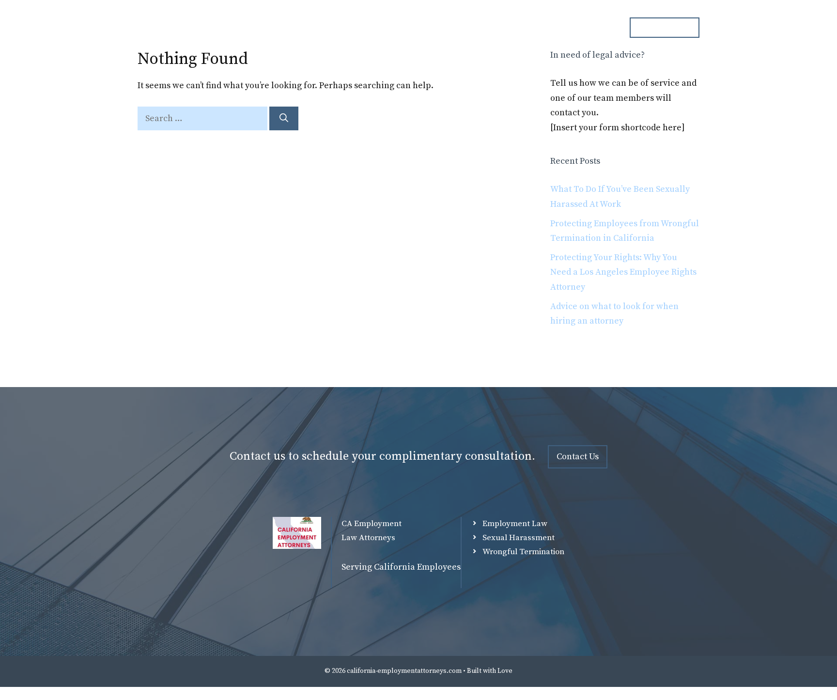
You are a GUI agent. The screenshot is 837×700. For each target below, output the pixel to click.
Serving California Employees (401, 567)
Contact (592, 27)
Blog (548, 27)
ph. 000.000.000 (664, 27)
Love (504, 671)
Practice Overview (485, 27)
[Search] (283, 118)
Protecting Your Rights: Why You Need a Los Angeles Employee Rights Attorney (623, 272)
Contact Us (578, 456)
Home (363, 27)
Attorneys (414, 27)
